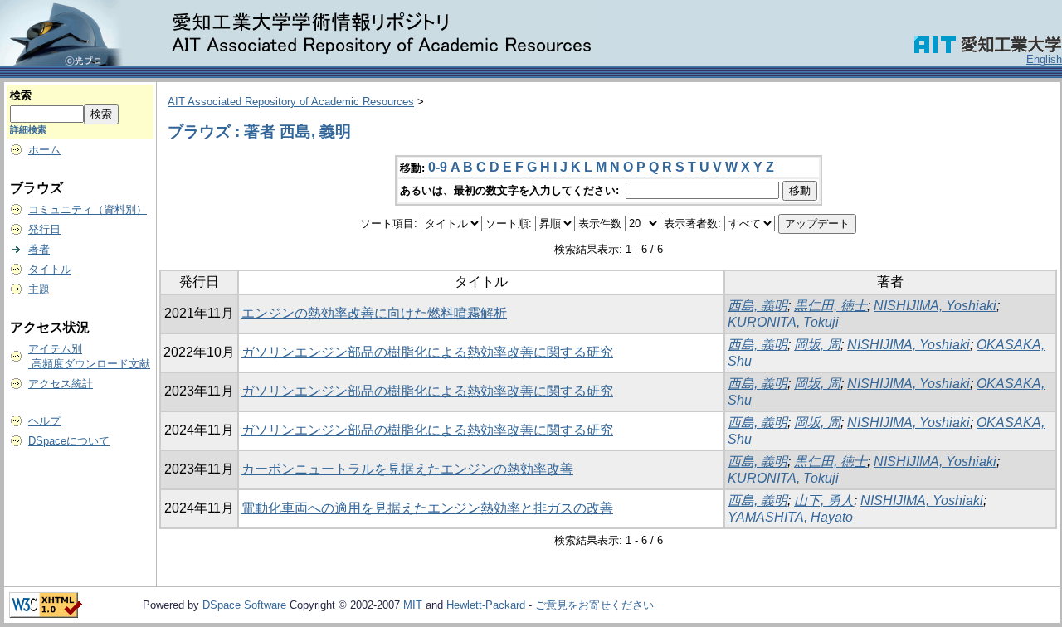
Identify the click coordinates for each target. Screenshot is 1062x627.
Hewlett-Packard (485, 605)
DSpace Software (244, 605)
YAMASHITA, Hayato (790, 517)
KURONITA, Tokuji (783, 322)
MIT (412, 605)
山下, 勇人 (824, 500)
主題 (39, 289)
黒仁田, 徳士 (830, 306)
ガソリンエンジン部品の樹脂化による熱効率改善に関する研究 (427, 352)
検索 (21, 95)
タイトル (49, 269)
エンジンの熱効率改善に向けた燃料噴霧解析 (374, 313)
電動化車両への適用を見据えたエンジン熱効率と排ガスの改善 (427, 508)
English (1044, 59)
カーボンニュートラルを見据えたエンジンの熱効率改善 (407, 469)
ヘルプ (44, 421)
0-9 (437, 167)
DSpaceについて (69, 441)
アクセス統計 (60, 383)
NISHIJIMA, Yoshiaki (935, 306)
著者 (39, 249)
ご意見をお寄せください (594, 605)
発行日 (44, 229)
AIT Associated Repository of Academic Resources (291, 101)
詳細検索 (28, 129)
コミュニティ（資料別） (87, 209)
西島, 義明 (757, 306)
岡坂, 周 (817, 345)
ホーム (44, 149)
